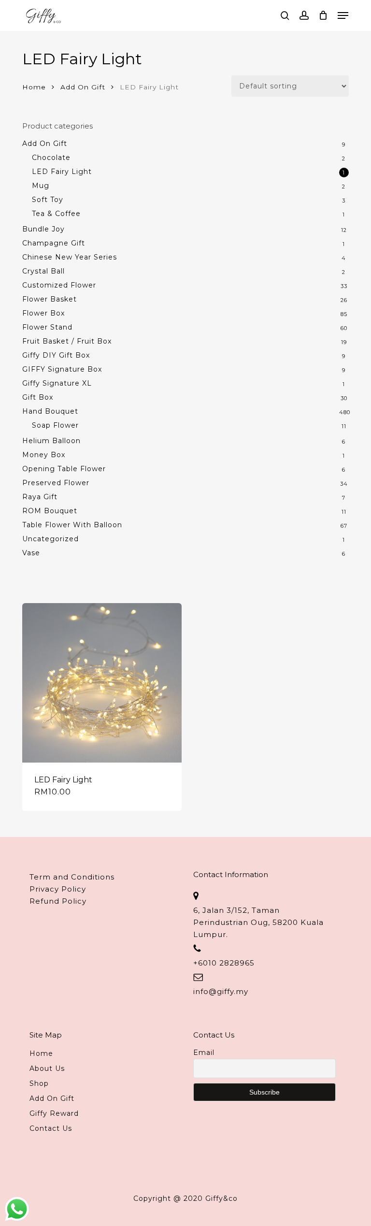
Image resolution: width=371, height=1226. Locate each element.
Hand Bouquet (50, 411)
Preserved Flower (55, 482)
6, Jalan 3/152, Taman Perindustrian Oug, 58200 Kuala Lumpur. (258, 922)
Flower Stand (47, 327)
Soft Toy (47, 199)
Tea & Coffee (56, 213)
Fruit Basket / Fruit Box (67, 341)
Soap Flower (55, 425)
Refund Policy (57, 901)
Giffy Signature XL (57, 383)
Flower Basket (49, 299)
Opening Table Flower (64, 468)
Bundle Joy (43, 229)
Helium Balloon (51, 440)
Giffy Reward (54, 1113)
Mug (40, 185)
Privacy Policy (57, 889)
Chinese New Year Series (69, 257)
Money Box (43, 454)
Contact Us (50, 1128)
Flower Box (43, 313)
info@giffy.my (220, 991)
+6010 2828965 (224, 962)
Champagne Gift (53, 243)
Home (34, 87)
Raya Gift (39, 496)
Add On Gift (82, 87)
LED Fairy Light (62, 171)
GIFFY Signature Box (62, 369)
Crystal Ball (43, 271)
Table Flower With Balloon (72, 524)
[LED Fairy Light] (102, 683)
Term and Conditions (71, 876)
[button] (343, 15)
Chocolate (51, 157)
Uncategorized (50, 538)
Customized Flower (59, 285)
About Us (47, 1068)
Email (203, 1052)
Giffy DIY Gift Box (56, 355)
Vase (31, 552)
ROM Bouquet (49, 510)
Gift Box (37, 397)
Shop (39, 1083)
